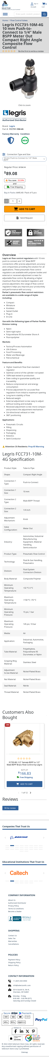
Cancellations (13, 944)
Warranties (12, 941)
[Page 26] (26, 851)
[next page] (30, 793)
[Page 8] (41, 845)
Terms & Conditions (16, 908)
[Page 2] (12, 845)
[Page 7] (36, 845)
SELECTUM (6, 8)
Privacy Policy (13, 906)
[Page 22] (31, 849)
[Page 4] (22, 845)
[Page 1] (7, 845)
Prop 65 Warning (36, 446)
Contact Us (12, 935)
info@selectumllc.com (22, 985)
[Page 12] (22, 847)
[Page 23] (36, 849)
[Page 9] (7, 847)
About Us (11, 900)
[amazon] (19, 837)
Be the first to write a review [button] (31, 51)
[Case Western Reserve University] (19, 872)
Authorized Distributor (17, 903)
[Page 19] (17, 849)
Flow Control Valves (19, 20)
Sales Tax (11, 938)
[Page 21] (26, 849)
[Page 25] (22, 851)
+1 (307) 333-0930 (20, 981)
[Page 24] (41, 849)
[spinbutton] (13, 201)
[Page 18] (12, 849)
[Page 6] (31, 845)
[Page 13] (26, 847)
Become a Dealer (15, 911)
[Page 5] (26, 845)
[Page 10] (12, 847)
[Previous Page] (5, 838)
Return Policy (13, 965)
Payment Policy (14, 960)
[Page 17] (7, 849)
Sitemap (24, 1052)
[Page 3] (17, 845)
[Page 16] (41, 847)
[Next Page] (44, 838)
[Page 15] (36, 847)
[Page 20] (22, 849)
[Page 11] (17, 847)
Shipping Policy (14, 962)
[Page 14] (31, 847)
